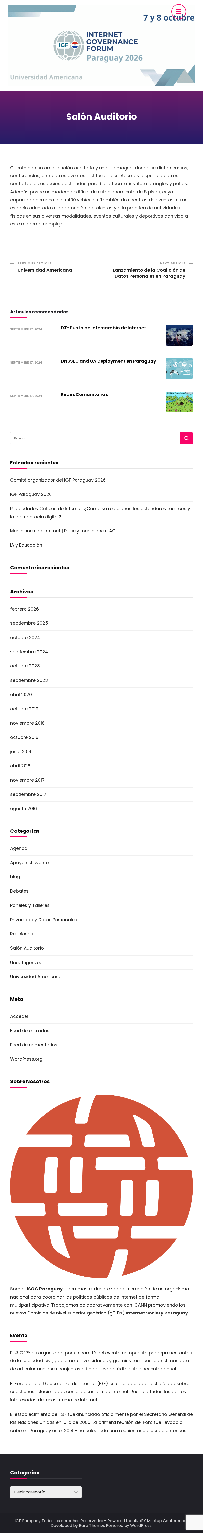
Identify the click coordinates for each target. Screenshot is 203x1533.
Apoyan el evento (29, 862)
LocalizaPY (136, 1520)
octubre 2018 (24, 737)
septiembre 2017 (28, 794)
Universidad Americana (36, 976)
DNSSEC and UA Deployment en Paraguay (108, 361)
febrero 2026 (24, 609)
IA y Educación (26, 545)
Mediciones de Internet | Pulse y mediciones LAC (63, 531)
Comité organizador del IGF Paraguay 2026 (58, 480)
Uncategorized (26, 962)
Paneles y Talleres (30, 905)
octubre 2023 (25, 666)
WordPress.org (26, 1059)
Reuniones (21, 934)
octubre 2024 (25, 637)
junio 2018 (20, 751)
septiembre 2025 (29, 623)
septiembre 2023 (29, 680)
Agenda (18, 848)
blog (15, 877)
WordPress (141, 1525)
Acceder (19, 1016)
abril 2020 (21, 694)
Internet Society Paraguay (157, 1313)
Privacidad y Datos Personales (43, 920)
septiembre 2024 (29, 652)
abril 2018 (20, 766)
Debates (19, 891)
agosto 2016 (23, 808)
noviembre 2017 (27, 780)
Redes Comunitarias (84, 394)
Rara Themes (92, 1525)
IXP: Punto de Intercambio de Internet (103, 328)
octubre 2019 (24, 709)
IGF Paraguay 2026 (31, 494)
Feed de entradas (29, 1030)
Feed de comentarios (33, 1045)
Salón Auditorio (27, 948)
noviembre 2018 (27, 723)
